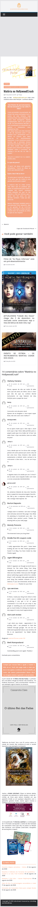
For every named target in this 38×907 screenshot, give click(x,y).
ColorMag (33, 901)
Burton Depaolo (14, 503)
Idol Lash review (14, 614)
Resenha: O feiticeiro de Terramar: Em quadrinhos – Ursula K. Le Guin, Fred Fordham (19, 873)
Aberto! (6, 224)
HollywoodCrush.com (20, 97)
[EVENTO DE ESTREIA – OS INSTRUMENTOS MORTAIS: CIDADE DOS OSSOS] (19, 333)
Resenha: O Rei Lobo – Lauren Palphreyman (17, 878)
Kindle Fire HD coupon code (19, 538)
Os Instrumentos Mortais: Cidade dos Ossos (15, 87)
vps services (12, 588)
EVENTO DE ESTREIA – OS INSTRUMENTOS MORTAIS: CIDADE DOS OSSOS (19, 355)
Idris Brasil (17, 901)
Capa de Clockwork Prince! (25, 228)
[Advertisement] (19, 37)
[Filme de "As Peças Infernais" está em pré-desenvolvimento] (19, 239)
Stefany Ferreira (14, 381)
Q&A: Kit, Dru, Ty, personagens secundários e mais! (19, 883)
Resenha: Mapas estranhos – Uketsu (14, 867)
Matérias (6, 84)
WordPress (8, 903)
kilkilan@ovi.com (12, 584)
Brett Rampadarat (15, 642)
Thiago (20, 95)
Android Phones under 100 (16, 638)
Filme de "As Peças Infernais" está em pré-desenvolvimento (19, 260)
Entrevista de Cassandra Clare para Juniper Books (19, 888)
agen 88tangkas (14, 557)
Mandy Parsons (14, 525)
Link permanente (30, 385)
